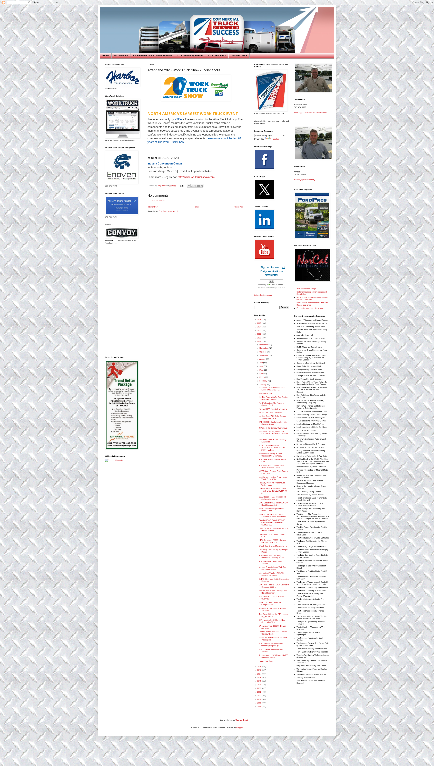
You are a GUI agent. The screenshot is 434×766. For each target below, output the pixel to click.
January (263, 385)
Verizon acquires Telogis (307, 289)
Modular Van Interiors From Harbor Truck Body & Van (273, 478)
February (263, 381)
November (264, 348)
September (264, 355)
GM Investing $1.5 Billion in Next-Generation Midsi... (272, 621)
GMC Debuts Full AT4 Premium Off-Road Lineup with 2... (273, 504)
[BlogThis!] (192, 186)
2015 (259, 681)
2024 (259, 327)
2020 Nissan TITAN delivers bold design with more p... (272, 498)
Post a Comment (158, 201)
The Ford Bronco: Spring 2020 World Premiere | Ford (271, 466)
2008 (259, 707)
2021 (259, 338)
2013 (259, 688)
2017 (259, 674)
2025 (259, 323)
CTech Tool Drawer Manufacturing (273, 546)
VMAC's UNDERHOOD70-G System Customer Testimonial (272, 515)
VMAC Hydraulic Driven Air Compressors (270, 603)
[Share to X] (195, 186)
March (262, 377)
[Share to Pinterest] (201, 186)
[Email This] (189, 186)
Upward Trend (239, 55)
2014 (259, 685)
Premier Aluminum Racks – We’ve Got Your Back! (273, 633)
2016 (259, 677)
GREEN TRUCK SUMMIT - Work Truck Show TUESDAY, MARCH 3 (273, 491)
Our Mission (121, 55)
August (262, 359)
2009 (259, 703)
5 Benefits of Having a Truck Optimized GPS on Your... (270, 454)
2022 (259, 334)
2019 (259, 667)
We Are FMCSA (265, 393)
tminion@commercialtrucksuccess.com (310, 112)
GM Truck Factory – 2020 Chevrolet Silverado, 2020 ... (274, 586)
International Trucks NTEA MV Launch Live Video (271, 574)
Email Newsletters (268, 287)
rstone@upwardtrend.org (304, 180)
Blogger (239, 728)
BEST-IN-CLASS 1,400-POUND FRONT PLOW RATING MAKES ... (273, 433)
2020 (259, 341)
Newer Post (153, 207)
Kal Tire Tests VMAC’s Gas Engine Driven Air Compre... (273, 398)
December (264, 345)
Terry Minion (162, 186)
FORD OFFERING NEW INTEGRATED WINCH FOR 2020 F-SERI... (272, 447)
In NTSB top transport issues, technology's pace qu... (271, 645)
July (261, 363)
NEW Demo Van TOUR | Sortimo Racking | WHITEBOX (272, 541)
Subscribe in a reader (263, 295)
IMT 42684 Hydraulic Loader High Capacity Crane (273, 423)
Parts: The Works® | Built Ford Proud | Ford (271, 510)
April (261, 373)
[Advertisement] (121, 300)
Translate (275, 139)
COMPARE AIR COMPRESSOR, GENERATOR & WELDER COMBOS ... (272, 522)
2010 (259, 699)
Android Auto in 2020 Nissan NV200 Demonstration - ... (273, 656)
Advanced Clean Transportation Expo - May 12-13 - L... (272, 389)
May (261, 370)
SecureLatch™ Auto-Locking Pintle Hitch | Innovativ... (273, 592)
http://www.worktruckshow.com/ (196, 177)
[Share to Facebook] (198, 186)
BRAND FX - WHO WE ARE (270, 412)
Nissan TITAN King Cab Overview (273, 409)
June (261, 366)
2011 (259, 696)
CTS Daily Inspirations (190, 55)
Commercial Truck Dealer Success (152, 55)
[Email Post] (182, 186)
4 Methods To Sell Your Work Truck (273, 428)
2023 (259, 330)
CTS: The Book (217, 55)
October (263, 352)
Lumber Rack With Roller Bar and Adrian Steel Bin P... (272, 417)
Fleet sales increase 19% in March (311, 308)
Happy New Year (266, 661)
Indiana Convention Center (164, 163)
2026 (259, 319)
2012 (259, 692)
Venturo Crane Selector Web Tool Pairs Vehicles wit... (272, 568)
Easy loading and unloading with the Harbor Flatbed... (273, 529)
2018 (259, 670)
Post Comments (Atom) (168, 211)
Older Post (238, 207)
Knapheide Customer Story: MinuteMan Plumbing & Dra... (272, 556)
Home (105, 55)
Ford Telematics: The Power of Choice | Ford (271, 404)
